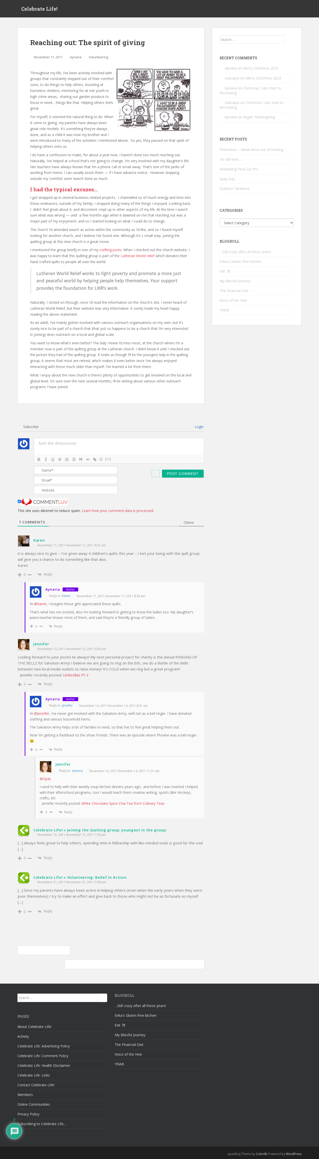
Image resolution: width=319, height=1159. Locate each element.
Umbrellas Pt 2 (75, 674)
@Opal (45, 778)
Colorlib (261, 1154)
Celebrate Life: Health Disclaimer (43, 1065)
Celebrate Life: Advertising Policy (43, 1046)
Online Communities (33, 1104)
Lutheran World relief (138, 255)
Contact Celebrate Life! (35, 1085)
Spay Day (227, 178)
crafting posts (110, 249)
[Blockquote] (80, 459)
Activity (23, 1036)
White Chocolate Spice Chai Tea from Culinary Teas (122, 803)
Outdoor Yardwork (234, 188)
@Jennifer (41, 713)
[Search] (289, 39)
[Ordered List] (66, 459)
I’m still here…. (231, 159)
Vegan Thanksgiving (259, 117)
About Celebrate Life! (34, 1026)
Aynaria (75, 57)
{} (101, 459)
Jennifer (41, 643)
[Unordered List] (73, 459)
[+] (108, 459)
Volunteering (98, 57)
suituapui (232, 78)
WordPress (294, 1154)
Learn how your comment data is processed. (118, 510)
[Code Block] (87, 459)
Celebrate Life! (39, 8)
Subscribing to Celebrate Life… (41, 1123)
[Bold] (38, 459)
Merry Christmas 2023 (261, 68)
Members (25, 1094)
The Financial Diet (234, 290)
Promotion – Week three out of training (251, 149)
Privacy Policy (28, 1114)
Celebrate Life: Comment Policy (42, 1055)
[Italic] (45, 459)
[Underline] (52, 459)
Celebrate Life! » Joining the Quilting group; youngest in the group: (100, 829)
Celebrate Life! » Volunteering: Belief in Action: (80, 877)
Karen (39, 540)
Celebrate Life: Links (33, 1075)
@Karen (40, 603)
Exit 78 (225, 271)
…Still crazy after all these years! (245, 251)
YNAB (224, 310)
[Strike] (59, 459)
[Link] (94, 459)
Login (199, 426)
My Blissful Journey (235, 281)
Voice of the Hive (233, 300)
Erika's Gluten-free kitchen (240, 261)
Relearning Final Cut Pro (239, 169)
